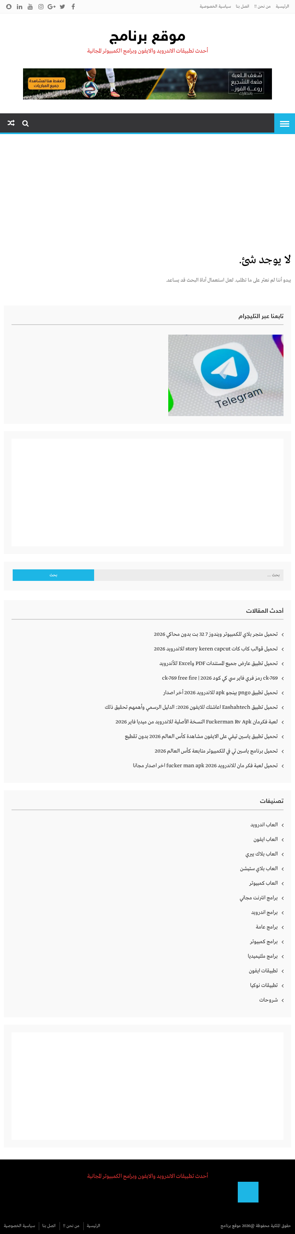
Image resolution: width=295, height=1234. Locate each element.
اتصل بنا (242, 6)
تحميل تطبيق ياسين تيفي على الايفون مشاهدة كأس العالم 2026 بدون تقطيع (201, 736)
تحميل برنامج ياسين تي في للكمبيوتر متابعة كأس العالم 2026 (216, 751)
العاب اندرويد (264, 824)
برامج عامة (267, 927)
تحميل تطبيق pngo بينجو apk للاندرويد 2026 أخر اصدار (220, 692)
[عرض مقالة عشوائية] (11, 123)
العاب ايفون (266, 839)
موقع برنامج (147, 37)
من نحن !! (262, 6)
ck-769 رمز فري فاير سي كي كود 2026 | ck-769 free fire (220, 678)
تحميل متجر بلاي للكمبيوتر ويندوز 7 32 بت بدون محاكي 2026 (216, 634)
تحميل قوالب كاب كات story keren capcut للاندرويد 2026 (216, 648)
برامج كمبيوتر (264, 941)
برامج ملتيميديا (263, 956)
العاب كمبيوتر (263, 883)
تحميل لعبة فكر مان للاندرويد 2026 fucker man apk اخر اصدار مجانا (205, 765)
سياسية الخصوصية (215, 6)
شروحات (268, 1000)
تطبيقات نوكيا (264, 985)
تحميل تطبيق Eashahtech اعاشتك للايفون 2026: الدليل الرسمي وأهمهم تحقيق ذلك (191, 707)
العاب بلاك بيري (261, 854)
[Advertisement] (147, 195)
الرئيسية (282, 6)
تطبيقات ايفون (263, 970)
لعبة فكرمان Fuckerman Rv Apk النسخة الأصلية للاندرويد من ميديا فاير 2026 (197, 721)
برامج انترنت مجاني (259, 897)
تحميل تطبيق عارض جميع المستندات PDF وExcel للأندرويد (218, 663)
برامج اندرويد (264, 912)
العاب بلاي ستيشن (259, 868)
